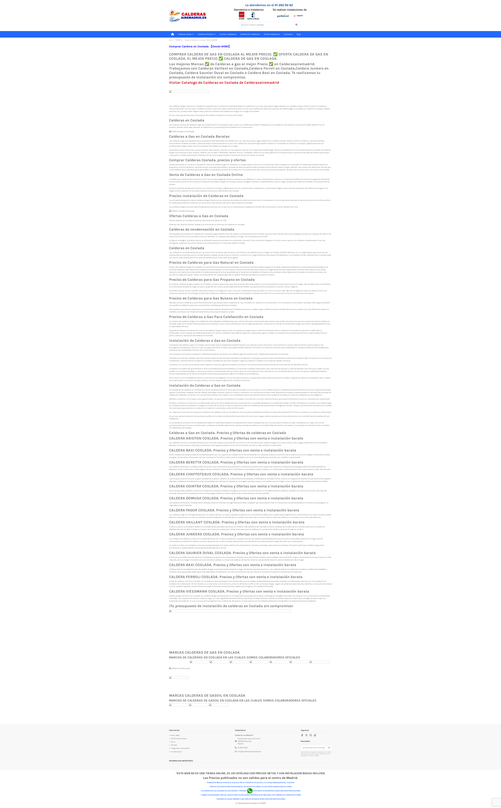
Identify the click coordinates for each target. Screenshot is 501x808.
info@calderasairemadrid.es (249, 751)
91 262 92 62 (243, 748)
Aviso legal (175, 735)
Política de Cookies (179, 738)
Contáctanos (176, 752)
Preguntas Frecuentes (180, 748)
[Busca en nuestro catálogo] (296, 25)
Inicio (173, 742)
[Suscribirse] (329, 747)
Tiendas (174, 745)
